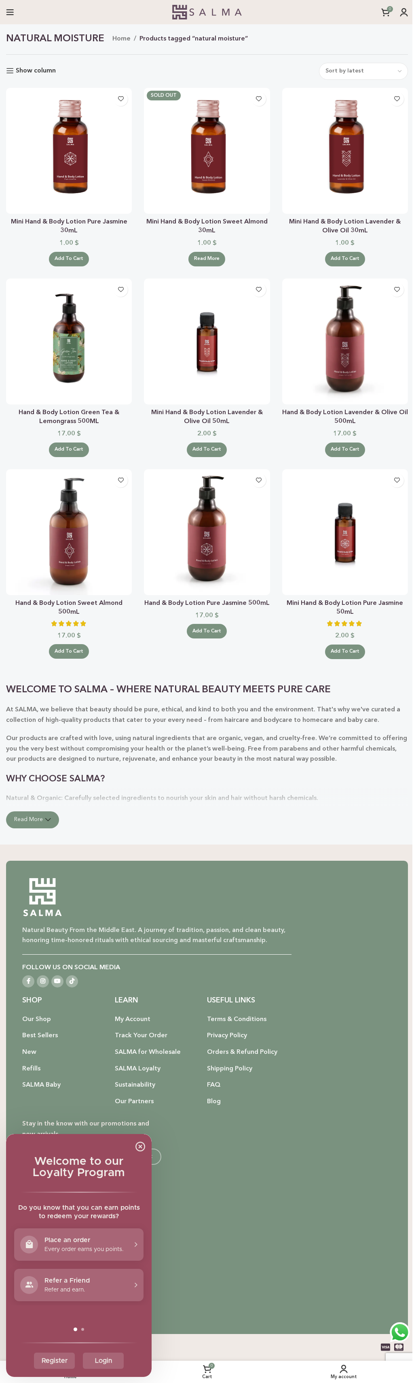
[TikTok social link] (72, 981)
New (29, 1052)
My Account (132, 1019)
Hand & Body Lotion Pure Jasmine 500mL (207, 603)
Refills (31, 1069)
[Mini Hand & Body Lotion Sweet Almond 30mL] (207, 151)
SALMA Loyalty (138, 1069)
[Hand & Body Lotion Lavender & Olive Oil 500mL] (345, 341)
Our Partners (134, 1101)
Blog (214, 1101)
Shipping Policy (229, 1069)
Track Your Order (141, 1035)
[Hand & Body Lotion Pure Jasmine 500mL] (207, 532)
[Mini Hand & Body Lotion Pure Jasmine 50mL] (345, 532)
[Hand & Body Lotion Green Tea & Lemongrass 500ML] (69, 341)
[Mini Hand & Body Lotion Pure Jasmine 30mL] (69, 151)
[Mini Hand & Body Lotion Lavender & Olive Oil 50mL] (207, 341)
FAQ (214, 1085)
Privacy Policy (227, 1035)
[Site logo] (207, 12)
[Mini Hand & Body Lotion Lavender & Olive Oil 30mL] (345, 151)
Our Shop (36, 1019)
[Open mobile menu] (10, 12)
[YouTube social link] (57, 981)
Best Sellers (40, 1035)
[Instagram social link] (43, 981)
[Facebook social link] (28, 981)
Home (121, 39)
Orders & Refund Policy (242, 1052)
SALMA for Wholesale (148, 1052)
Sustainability (135, 1085)
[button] (69, 259)
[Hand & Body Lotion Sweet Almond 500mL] (69, 532)
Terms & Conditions (236, 1019)
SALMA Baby (41, 1085)
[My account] (404, 12)
